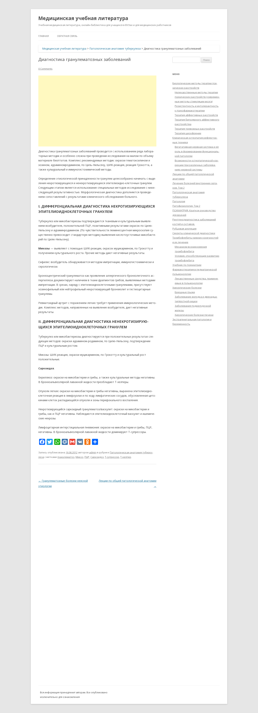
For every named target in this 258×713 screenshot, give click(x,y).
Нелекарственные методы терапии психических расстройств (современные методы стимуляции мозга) (197, 97)
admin (92, 452)
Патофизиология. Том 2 (186, 206)
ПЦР (86, 457)
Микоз (79, 457)
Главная (43, 36)
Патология (178, 201)
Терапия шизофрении (188, 133)
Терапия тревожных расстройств (195, 128)
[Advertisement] (97, 111)
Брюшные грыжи (185, 292)
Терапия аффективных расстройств (196, 115)
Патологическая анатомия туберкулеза (115, 48)
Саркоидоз (97, 457)
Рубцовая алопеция (184, 228)
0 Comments (45, 68)
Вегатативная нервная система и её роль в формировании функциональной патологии (197, 151)
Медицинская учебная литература (83, 18)
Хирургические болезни (187, 287)
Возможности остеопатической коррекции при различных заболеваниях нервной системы (197, 165)
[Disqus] (97, 536)
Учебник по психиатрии (186, 265)
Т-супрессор (112, 457)
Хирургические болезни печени (194, 315)
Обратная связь (67, 36)
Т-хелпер (125, 457)
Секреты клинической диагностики (193, 233)
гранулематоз (65, 457)
